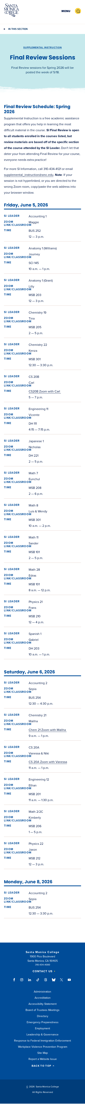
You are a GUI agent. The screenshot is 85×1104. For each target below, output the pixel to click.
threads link (46, 982)
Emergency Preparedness (43, 1022)
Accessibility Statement (42, 1004)
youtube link (69, 982)
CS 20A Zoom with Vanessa (48, 762)
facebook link (15, 982)
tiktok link (38, 982)
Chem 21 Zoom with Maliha (48, 730)
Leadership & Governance (42, 1034)
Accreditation (43, 997)
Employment (42, 1028)
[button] (65, 11)
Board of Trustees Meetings (43, 1010)
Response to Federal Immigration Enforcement (42, 1040)
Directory (42, 1016)
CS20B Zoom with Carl (45, 391)
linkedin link (30, 982)
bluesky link (53, 982)
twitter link (61, 982)
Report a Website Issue (42, 1059)
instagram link (22, 982)
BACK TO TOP (41, 1065)
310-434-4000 (42, 964)
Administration (42, 991)
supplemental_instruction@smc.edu (28, 175)
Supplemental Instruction (42, 47)
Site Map (42, 1053)
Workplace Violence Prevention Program (42, 1046)
